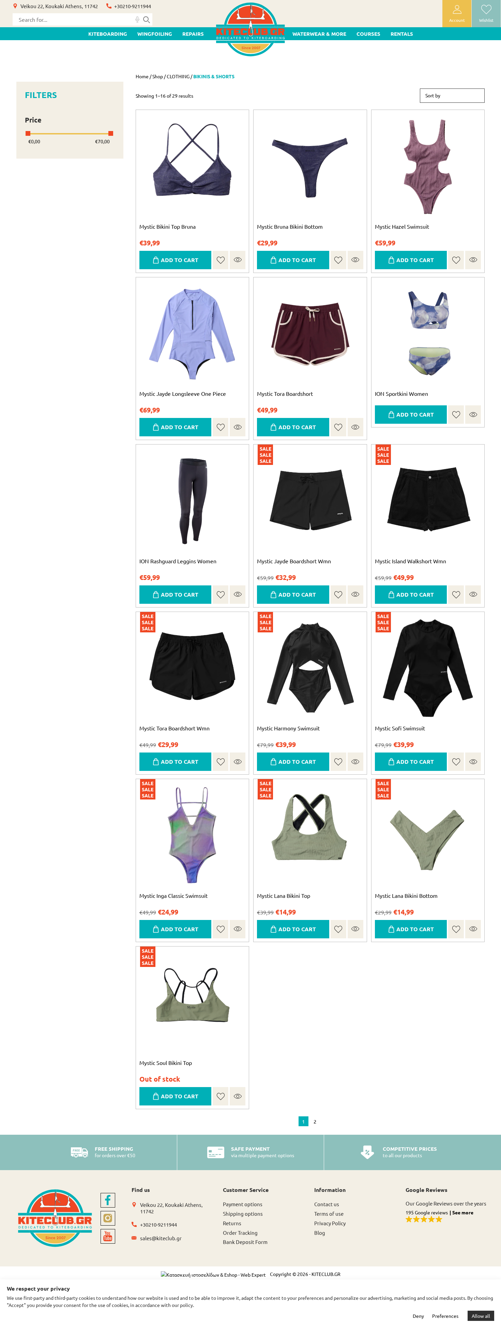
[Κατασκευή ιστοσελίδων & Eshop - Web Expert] (213, 1274)
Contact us (326, 1204)
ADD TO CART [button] (415, 594)
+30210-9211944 (132, 6)
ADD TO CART (179, 259)
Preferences (445, 1316)
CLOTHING (178, 76)
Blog (319, 1232)
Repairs (193, 33)
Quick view (237, 260)
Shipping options (243, 1213)
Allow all (481, 1316)
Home (142, 76)
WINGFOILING (154, 33)
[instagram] (108, 1218)
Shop (157, 76)
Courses (368, 33)
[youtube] (108, 1236)
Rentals (402, 33)
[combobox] (452, 95)
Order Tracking (240, 1232)
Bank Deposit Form (245, 1242)
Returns (232, 1223)
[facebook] (108, 1200)
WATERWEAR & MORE (319, 33)
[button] (221, 260)
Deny (418, 1316)
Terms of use (329, 1213)
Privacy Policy (330, 1223)
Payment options (242, 1204)
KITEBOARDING (107, 33)
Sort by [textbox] (432, 95)
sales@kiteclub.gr (161, 1238)
